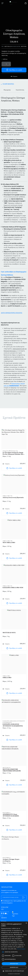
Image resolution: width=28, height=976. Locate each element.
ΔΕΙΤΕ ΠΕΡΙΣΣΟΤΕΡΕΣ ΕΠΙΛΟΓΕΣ (11, 313)
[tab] (7, 89)
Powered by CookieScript (14, 973)
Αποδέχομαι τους (13, 902)
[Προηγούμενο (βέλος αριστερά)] (2, 488)
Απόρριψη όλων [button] (14, 967)
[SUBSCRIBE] (23, 897)
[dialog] (14, 948)
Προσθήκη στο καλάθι (15, 70)
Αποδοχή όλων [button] (14, 963)
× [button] (26, 923)
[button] (14, 971)
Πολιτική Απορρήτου (21, 948)
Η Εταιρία (3, 921)
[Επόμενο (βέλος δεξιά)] (25, 488)
